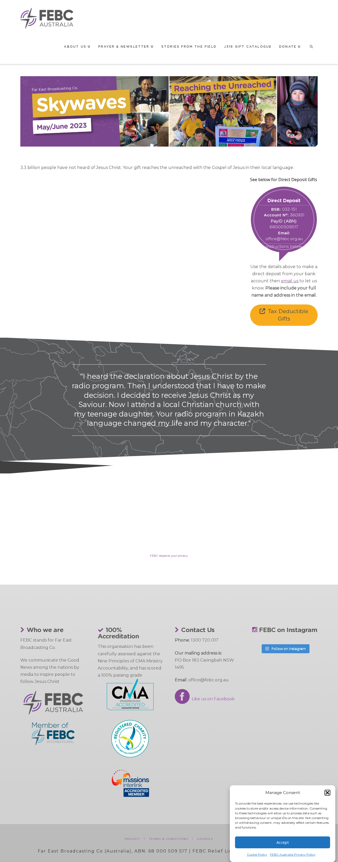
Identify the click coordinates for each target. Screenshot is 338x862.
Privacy (132, 839)
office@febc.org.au (284, 239)
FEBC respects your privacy (169, 556)
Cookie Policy (257, 855)
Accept (282, 842)
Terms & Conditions (168, 839)
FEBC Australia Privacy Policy (293, 855)
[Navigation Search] (311, 46)
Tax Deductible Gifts (288, 315)
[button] (327, 792)
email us (289, 280)
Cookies (205, 839)
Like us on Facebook (212, 698)
